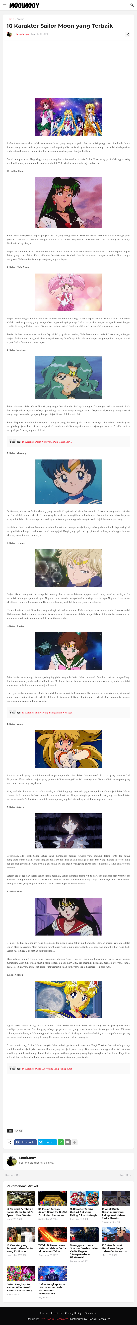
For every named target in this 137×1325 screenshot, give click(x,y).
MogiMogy (27, 1158)
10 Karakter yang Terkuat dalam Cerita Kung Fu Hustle (20, 1248)
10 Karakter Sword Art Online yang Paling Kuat (47, 1068)
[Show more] (75, 1142)
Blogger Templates (99, 1318)
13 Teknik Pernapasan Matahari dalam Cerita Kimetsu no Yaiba (52, 1248)
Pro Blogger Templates (54, 1318)
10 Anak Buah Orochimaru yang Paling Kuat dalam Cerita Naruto (113, 1214)
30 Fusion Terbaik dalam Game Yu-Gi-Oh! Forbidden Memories (52, 1212)
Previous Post (13, 1175)
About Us (56, 1313)
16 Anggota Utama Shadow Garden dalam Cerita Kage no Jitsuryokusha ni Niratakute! (84, 1251)
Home (10, 19)
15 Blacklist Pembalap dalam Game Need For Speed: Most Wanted (20, 1212)
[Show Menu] (4, 5)
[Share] (127, 34)
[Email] (68, 1142)
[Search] (132, 5)
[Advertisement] (68, 70)
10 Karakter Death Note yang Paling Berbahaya (47, 441)
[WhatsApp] (61, 1142)
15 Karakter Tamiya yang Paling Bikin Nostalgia (47, 712)
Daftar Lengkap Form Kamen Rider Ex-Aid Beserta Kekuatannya (20, 1287)
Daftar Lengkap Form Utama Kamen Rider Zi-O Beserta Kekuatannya (51, 1289)
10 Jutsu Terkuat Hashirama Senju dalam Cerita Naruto (114, 1248)
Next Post (126, 1175)
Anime (20, 19)
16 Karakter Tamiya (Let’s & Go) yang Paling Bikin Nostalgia (83, 1212)
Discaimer (91, 1313)
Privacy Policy (73, 1313)
